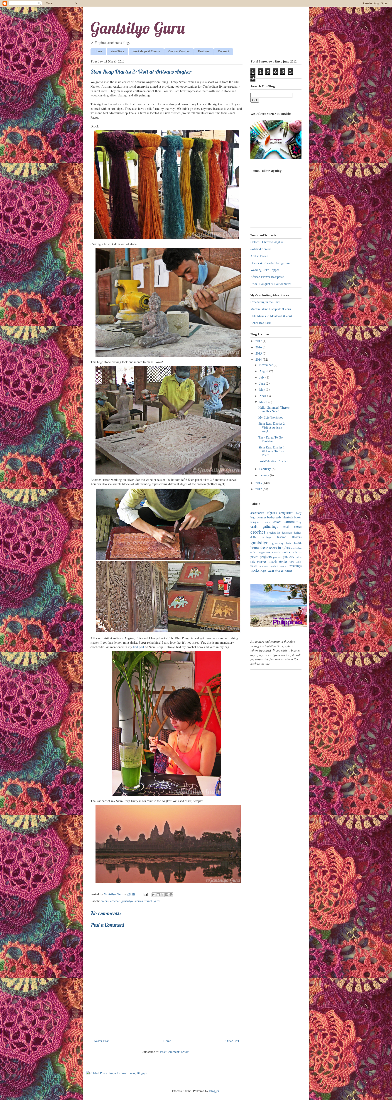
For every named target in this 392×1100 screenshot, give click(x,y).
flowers (296, 537)
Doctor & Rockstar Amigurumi (270, 263)
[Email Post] (145, 894)
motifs (286, 552)
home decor (259, 547)
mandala (276, 552)
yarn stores (275, 570)
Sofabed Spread (260, 249)
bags (253, 517)
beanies (261, 517)
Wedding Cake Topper (264, 270)
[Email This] (154, 894)
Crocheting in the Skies (265, 302)
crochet (115, 901)
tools (298, 561)
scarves (261, 561)
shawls (273, 561)
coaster (266, 522)
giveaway (277, 543)
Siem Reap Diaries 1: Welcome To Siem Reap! (272, 451)
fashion (281, 537)
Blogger (214, 1091)
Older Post (232, 1041)
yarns (157, 901)
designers (287, 532)
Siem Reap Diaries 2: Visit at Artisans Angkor (272, 427)
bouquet (255, 522)
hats (288, 543)
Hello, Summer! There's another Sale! (273, 409)
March (263, 402)
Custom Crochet (179, 51)
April (263, 396)
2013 (259, 483)
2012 (259, 489)
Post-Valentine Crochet (273, 461)
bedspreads (274, 517)
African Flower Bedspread (267, 277)
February (265, 469)
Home (98, 51)
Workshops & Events (146, 51)
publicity (288, 557)
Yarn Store (117, 51)
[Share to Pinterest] (171, 894)
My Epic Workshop (270, 417)
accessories (257, 512)
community (292, 521)
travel (148, 901)
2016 (259, 347)
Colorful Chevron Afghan (267, 242)
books (297, 517)
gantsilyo (127, 901)
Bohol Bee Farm (261, 323)
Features (204, 51)
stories (139, 901)
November (266, 365)
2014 (259, 359)
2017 (259, 341)
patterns (296, 552)
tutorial (283, 566)
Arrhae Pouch (259, 256)
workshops (258, 570)
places (254, 557)
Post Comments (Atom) (175, 1052)
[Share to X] (162, 894)
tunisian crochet (269, 566)
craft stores (292, 526)
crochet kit (273, 532)
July (262, 377)
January (264, 475)
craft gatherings (264, 526)
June (262, 383)
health (297, 543)
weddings (295, 565)
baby (298, 513)
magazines (264, 552)
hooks (273, 548)
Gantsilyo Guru (138, 28)
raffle (298, 557)
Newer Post (101, 1041)
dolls (253, 537)
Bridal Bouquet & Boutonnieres (270, 284)
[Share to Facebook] (166, 894)
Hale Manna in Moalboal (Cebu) (271, 316)
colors (104, 901)
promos (277, 557)
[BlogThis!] (158, 894)
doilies (297, 532)
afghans (272, 512)
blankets (287, 517)
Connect (223, 51)
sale (252, 561)
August (264, 371)
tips (291, 561)
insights (284, 547)
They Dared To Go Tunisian (270, 439)
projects (266, 556)
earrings (266, 537)
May (262, 389)
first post (138, 647)
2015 (259, 353)
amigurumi (286, 512)
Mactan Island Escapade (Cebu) (270, 309)
